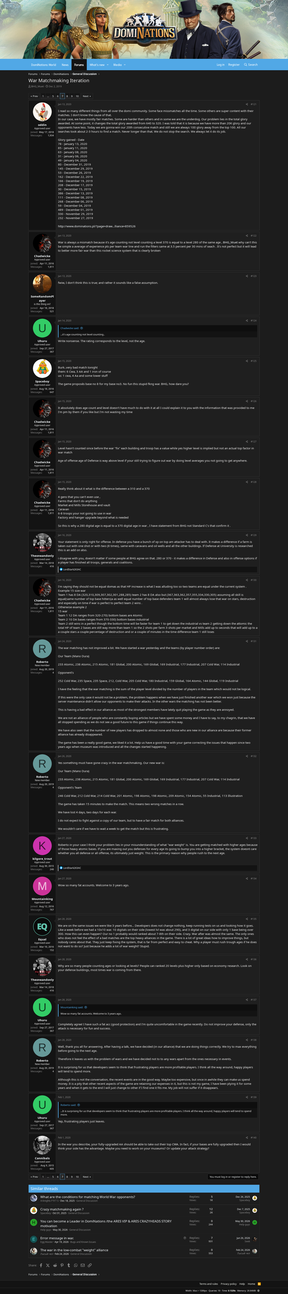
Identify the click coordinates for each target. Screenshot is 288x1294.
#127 (253, 441)
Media (117, 64)
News (65, 64)
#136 (253, 959)
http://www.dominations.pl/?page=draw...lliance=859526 (97, 226)
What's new (97, 64)
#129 (253, 535)
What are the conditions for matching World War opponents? (87, 1197)
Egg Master (46, 1242)
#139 (253, 1097)
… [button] (48, 96)
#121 (253, 104)
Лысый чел (46, 1254)
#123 (253, 276)
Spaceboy (244, 1200)
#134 (253, 878)
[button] (107, 64)
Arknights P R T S (49, 1200)
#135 (253, 919)
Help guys (45, 1229)
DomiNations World (43, 64)
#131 (253, 641)
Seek (247, 1241)
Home (251, 1284)
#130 (253, 580)
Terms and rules (208, 1284)
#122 (253, 235)
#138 (253, 1040)
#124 (253, 320)
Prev (35, 96)
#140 (253, 1137)
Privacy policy (229, 1284)
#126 (253, 401)
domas (111, 586)
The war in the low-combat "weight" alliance (74, 1250)
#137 (253, 999)
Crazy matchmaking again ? (61, 1209)
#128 (253, 482)
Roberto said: (68, 1105)
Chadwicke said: (70, 328)
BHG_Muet (37, 86)
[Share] (247, 104)
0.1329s (231, 1290)
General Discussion (87, 1200)
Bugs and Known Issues (83, 1242)
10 (77, 96)
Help (242, 1284)
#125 (253, 361)
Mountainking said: (72, 1007)
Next (86, 96)
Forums (79, 64)
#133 (253, 838)
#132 (253, 756)
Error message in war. (57, 1238)
